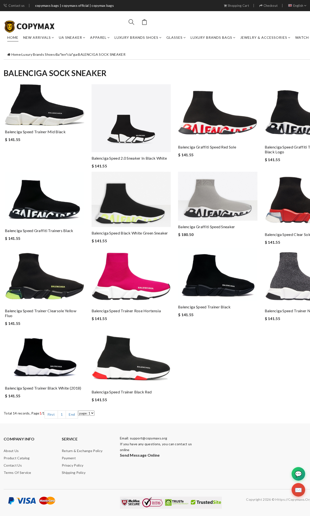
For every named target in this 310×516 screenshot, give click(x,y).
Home (12, 37)
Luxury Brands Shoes (136, 37)
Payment (69, 458)
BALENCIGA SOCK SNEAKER (101, 54)
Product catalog (17, 458)
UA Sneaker (70, 37)
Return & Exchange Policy (82, 451)
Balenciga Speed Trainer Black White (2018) (43, 388)
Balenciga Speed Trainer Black (204, 307)
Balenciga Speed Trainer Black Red (122, 392)
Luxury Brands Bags (211, 37)
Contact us (16, 6)
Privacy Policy (72, 465)
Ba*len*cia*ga (66, 54)
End (72, 414)
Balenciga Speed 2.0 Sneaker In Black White (129, 158)
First (51, 414)
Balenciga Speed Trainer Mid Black (35, 131)
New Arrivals (37, 37)
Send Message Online (140, 455)
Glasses (174, 37)
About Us (11, 451)
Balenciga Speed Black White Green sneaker (130, 233)
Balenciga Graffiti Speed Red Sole (207, 147)
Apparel (98, 37)
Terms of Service (17, 472)
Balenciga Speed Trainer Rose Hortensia (126, 310)
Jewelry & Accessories (263, 37)
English (298, 6)
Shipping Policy (74, 472)
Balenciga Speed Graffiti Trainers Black (39, 230)
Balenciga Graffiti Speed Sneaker (206, 226)
